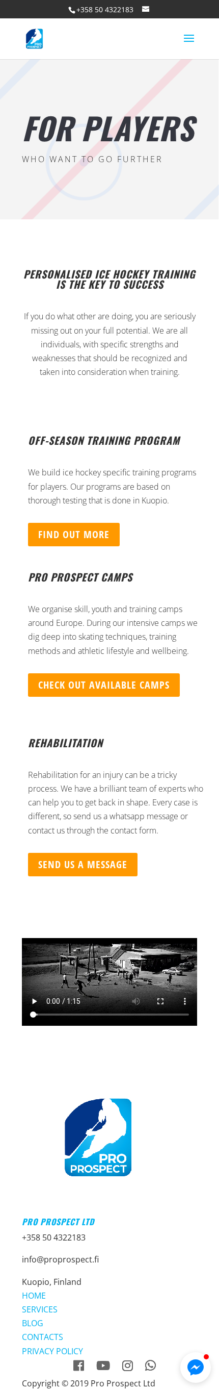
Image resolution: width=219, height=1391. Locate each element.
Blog (32, 1323)
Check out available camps (104, 685)
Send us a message (82, 864)
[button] (195, 1367)
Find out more (74, 534)
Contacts (42, 1337)
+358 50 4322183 (104, 9)
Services (40, 1309)
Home (34, 1295)
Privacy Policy (52, 1351)
